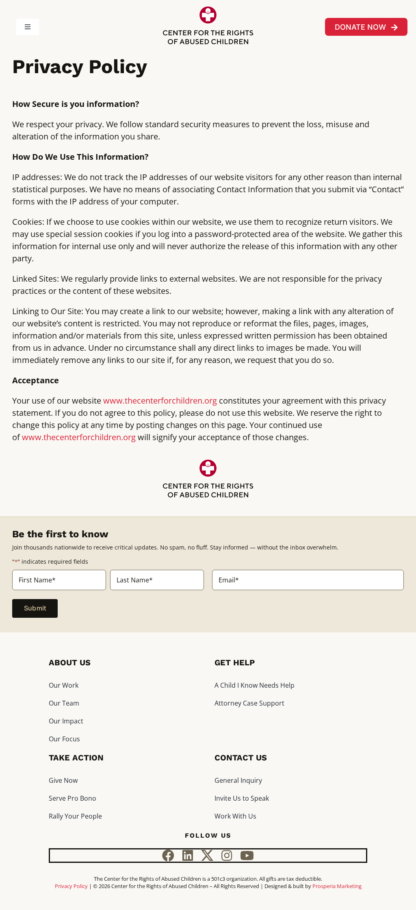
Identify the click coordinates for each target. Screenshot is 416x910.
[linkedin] (187, 855)
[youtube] (247, 855)
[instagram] (226, 855)
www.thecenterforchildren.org (160, 400)
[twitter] (207, 855)
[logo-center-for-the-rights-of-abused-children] (208, 10)
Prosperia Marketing (337, 886)
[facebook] (168, 855)
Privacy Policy (71, 886)
